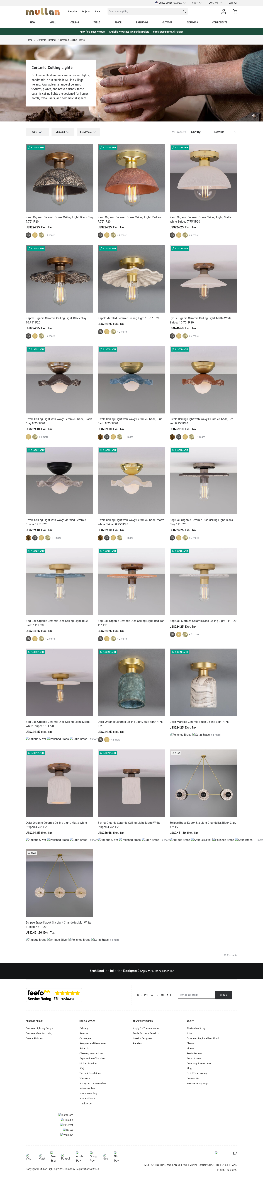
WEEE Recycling (88, 1093)
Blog (189, 1068)
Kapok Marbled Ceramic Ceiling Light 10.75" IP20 (129, 318)
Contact (233, 3)
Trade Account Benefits (146, 1033)
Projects (86, 11)
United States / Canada (170, 3)
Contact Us (193, 1078)
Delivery (83, 1028)
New (32, 22)
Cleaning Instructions (91, 1053)
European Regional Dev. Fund (203, 1038)
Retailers (138, 1043)
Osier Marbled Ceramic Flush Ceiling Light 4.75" (200, 722)
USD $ (195, 3)
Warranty (84, 1078)
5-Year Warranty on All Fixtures (168, 31)
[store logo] (43, 11)
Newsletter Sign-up (197, 1083)
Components (219, 22)
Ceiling (74, 22)
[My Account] (224, 11)
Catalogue (85, 1038)
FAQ (81, 1068)
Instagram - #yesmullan (92, 1083)
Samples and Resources (92, 1043)
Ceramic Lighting (46, 39)
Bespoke (72, 11)
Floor (118, 22)
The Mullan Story (196, 1028)
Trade (97, 11)
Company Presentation (199, 1063)
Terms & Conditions (90, 1073)
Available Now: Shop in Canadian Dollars (129, 31)
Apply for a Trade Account (92, 31)
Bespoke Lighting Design (39, 1028)
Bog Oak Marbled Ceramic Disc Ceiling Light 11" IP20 (203, 621)
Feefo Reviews (195, 1053)
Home (29, 39)
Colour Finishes (34, 1038)
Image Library (87, 1098)
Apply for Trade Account (146, 1028)
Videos (190, 1048)
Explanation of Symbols (92, 1058)
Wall (53, 22)
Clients (190, 1043)
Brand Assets (194, 1058)
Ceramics (192, 22)
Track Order (85, 1103)
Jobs (189, 1033)
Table (97, 22)
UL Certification (88, 1063)
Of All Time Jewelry (197, 1073)
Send (223, 994)
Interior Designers (142, 1038)
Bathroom (142, 22)
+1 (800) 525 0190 (227, 1169)
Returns (83, 1033)
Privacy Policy (87, 1088)
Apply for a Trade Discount (157, 971)
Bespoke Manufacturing (39, 1033)
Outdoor (167, 22)
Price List (84, 1048)
